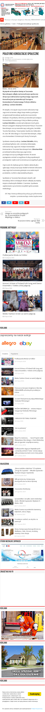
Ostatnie (5, 354)
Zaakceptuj (34, 694)
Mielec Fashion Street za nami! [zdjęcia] (19, 314)
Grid (13, 24)
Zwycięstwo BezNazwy (22, 489)
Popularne (14, 354)
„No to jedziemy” (20, 428)
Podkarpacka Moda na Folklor (15, 255)
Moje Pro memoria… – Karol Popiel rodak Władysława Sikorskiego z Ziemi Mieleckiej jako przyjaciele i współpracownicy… (29, 440)
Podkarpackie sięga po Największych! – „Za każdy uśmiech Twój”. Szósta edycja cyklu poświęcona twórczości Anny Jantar (29, 451)
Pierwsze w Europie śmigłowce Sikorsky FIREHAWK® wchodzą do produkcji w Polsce (28, 390)
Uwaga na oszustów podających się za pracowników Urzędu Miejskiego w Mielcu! (16, 214)
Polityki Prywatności (36, 708)
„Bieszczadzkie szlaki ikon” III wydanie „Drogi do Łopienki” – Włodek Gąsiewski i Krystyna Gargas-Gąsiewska (29, 471)
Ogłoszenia (4, 464)
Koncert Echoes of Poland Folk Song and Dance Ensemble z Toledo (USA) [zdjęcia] (22, 284)
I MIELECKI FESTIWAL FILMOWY (25, 418)
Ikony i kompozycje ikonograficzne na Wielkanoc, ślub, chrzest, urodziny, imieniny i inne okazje (28, 531)
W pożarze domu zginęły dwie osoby (29, 221)
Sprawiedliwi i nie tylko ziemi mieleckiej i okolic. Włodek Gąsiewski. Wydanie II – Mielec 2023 (28, 501)
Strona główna (5, 24)
